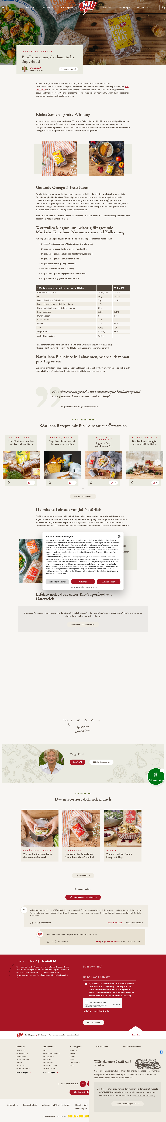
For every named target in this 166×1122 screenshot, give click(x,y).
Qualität (19, 1062)
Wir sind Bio (20, 1050)
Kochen (72, 1056)
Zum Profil (77, 762)
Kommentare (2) (69, 69)
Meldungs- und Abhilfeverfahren (56, 1105)
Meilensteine (21, 1056)
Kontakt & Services (132, 1047)
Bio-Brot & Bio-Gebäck (51, 1053)
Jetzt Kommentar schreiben (85, 897)
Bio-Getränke (48, 1062)
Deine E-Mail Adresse (96, 977)
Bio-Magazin (76, 1047)
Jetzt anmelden (93, 1022)
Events (72, 1065)
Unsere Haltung (22, 1053)
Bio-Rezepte (102, 1047)
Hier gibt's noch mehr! (83, 496)
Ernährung (73, 1050)
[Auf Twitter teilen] (79, 720)
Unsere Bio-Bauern (23, 1068)
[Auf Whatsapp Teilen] (86, 720)
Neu (44, 1050)
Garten (72, 1053)
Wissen (72, 1059)
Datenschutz (12, 1105)
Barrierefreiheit (30, 1105)
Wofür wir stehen (22, 1059)
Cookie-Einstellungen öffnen (83, 624)
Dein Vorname (92, 966)
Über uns (20, 1047)
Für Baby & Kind (48, 1056)
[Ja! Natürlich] (88, 8)
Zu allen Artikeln (83, 876)
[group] (39, 836)
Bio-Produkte (49, 1047)
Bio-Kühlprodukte (49, 1068)
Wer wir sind (20, 1065)
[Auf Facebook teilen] (72, 720)
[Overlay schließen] (161, 1052)
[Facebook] (83, 1084)
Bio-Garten (47, 1059)
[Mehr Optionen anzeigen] (99, 720)
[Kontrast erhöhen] (3, 7)
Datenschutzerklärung (90, 616)
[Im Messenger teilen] (93, 720)
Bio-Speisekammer (50, 1065)
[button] (30, 7)
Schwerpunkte (75, 1062)
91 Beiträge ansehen (101, 762)
